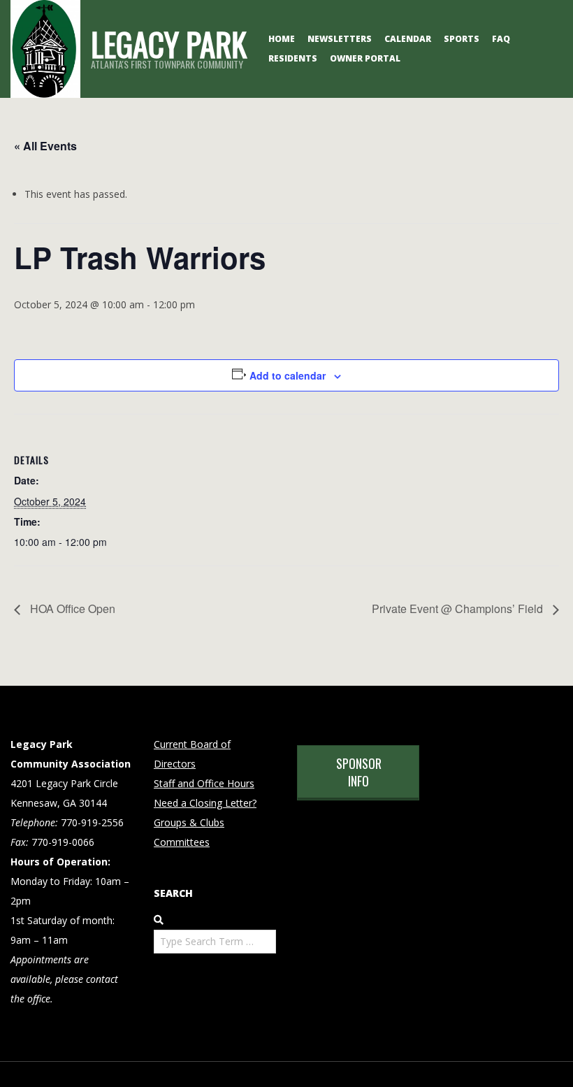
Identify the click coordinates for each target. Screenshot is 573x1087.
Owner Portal (365, 58)
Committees (182, 842)
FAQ (501, 39)
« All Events (45, 146)
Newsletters (339, 39)
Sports (461, 39)
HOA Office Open (71, 608)
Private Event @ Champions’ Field (459, 608)
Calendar (407, 39)
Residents (292, 58)
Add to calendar (287, 375)
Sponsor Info (359, 772)
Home (281, 39)
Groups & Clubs (189, 822)
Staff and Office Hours (204, 783)
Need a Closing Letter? (205, 802)
